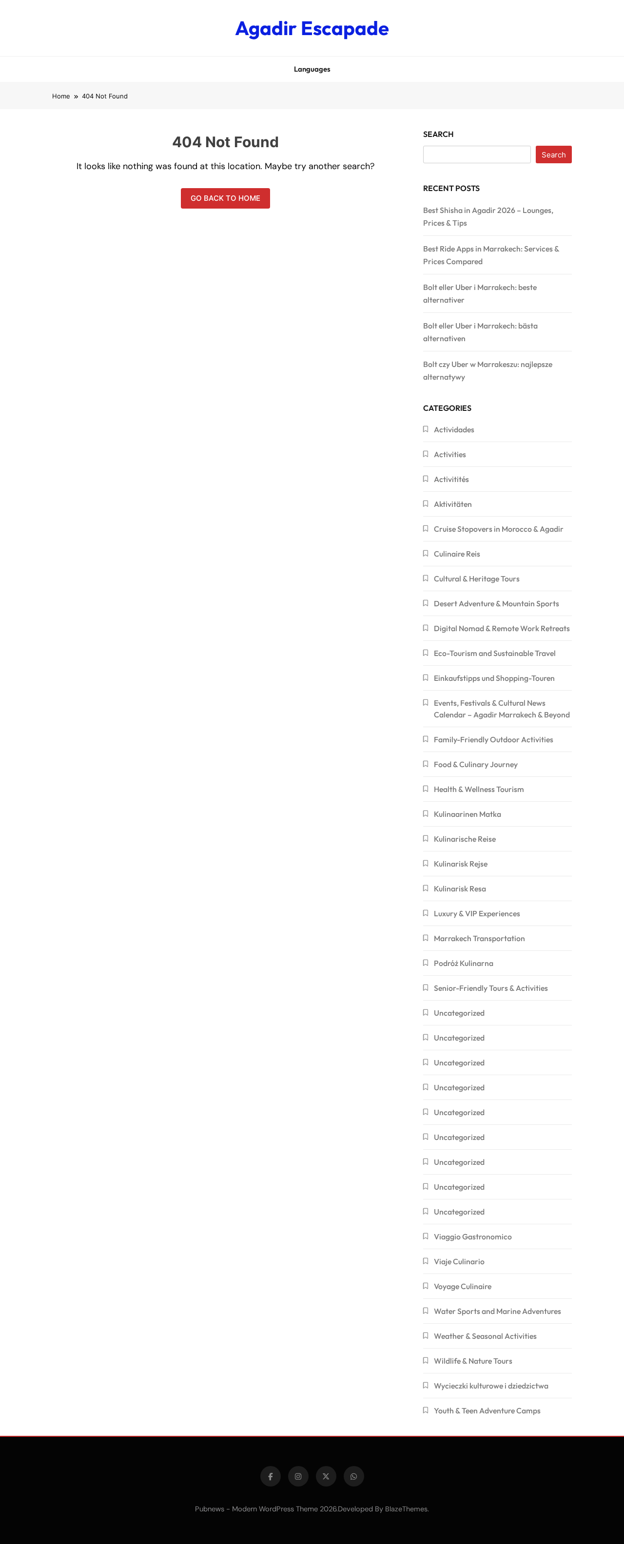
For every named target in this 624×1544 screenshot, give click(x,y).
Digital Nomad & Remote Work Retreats (502, 628)
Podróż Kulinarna (463, 963)
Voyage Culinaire (462, 1286)
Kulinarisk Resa (460, 888)
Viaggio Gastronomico (473, 1236)
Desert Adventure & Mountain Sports (496, 603)
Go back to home (225, 198)
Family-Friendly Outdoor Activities (493, 739)
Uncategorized (459, 1013)
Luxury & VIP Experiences (477, 913)
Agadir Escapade (312, 28)
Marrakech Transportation (479, 938)
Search (438, 134)
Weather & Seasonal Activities (485, 1336)
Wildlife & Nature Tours (473, 1361)
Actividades (454, 429)
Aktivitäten (453, 504)
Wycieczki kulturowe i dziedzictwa (491, 1385)
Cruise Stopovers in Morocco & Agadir (499, 529)
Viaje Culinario (459, 1261)
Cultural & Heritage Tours (477, 578)
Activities (450, 454)
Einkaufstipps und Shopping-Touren (494, 678)
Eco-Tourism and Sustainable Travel (495, 653)
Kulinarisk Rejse (461, 863)
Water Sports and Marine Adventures (497, 1311)
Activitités (451, 479)
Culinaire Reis (457, 554)
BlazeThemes (406, 1509)
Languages (312, 69)
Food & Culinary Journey (476, 764)
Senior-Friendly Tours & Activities (491, 988)
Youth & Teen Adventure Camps (487, 1410)
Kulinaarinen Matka (467, 814)
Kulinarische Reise (465, 839)
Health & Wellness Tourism (479, 789)
